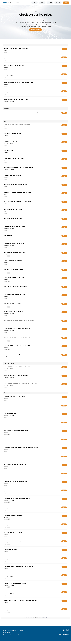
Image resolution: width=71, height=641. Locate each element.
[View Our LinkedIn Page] (63, 629)
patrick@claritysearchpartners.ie (12, 634)
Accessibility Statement (63, 634)
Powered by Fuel (65, 636)
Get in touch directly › (35, 29)
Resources (58, 2)
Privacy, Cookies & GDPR (63, 633)
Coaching (50, 2)
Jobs (34, 2)
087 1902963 (7, 632)
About (42, 2)
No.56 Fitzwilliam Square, (14, 630)
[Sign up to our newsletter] (67, 629)
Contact (66, 2)
